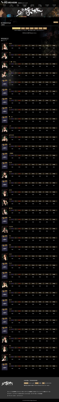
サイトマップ (20, 395)
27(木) (40, 28)
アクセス (15, 393)
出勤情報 (30, 391)
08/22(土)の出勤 (16, 28)
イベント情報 (43, 391)
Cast (11, 5)
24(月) (27, 28)
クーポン (49, 391)
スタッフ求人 (34, 393)
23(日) (23, 28)
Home (4, 5)
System (32, 5)
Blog (18, 5)
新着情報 (14, 391)
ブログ (25, 391)
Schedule (25, 5)
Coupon (47, 5)
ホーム (9, 391)
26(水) (36, 28)
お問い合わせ (21, 393)
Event (40, 5)
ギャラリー (10, 393)
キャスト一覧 (20, 391)
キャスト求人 (28, 393)
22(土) (12, 45)
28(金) (45, 28)
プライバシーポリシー (12, 395)
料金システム (36, 391)
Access (54, 5)
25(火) (31, 28)
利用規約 (40, 393)
